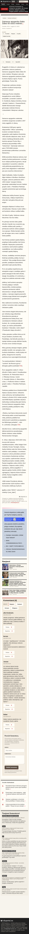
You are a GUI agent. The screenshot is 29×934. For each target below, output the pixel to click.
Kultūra (22, 4)
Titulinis (3, 4)
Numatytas (8, 61)
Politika (12, 4)
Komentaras (8, 753)
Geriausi (7, 608)
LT (17, 1)
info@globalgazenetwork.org (10, 928)
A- (3, 61)
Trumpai (8, 4)
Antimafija (18, 4)
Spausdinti (18, 61)
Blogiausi (14, 608)
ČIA (20, 366)
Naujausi (12, 604)
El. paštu (19, 33)
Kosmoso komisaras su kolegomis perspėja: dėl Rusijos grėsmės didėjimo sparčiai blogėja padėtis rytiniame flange (18, 9)
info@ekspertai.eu (15, 502)
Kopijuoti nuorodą (6, 36)
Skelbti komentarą (11, 767)
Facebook (7, 33)
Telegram (13, 33)
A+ (13, 61)
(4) (22, 23)
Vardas (6, 747)
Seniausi (19, 604)
